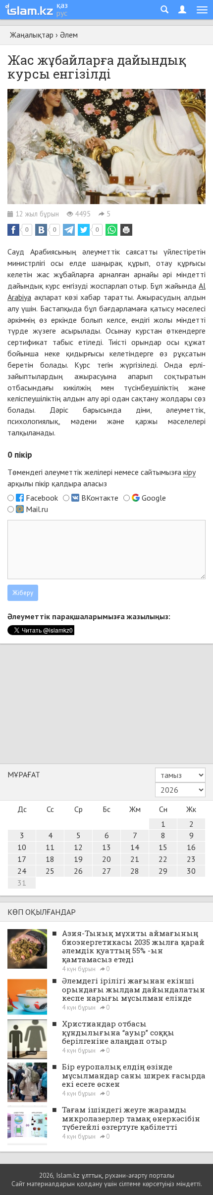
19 (78, 859)
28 (134, 871)
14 (134, 847)
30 (191, 871)
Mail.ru (37, 509)
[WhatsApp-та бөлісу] (111, 230)
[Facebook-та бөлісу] (13, 230)
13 (106, 847)
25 (50, 871)
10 (21, 847)
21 (134, 859)
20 (106, 859)
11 (50, 847)
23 (191, 859)
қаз (62, 5)
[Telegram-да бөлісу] (69, 230)
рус (61, 13)
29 (163, 871)
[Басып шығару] (126, 230)
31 (21, 883)
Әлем (69, 35)
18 (50, 859)
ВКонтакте (99, 498)
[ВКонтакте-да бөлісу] (41, 230)
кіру (189, 472)
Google (154, 498)
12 (78, 847)
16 (191, 847)
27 (106, 871)
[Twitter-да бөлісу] (84, 230)
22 (163, 859)
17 (21, 859)
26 (78, 871)
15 (163, 847)
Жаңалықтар (31, 35)
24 (21, 871)
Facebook (42, 498)
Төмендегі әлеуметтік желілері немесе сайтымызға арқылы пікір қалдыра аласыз (101, 477)
